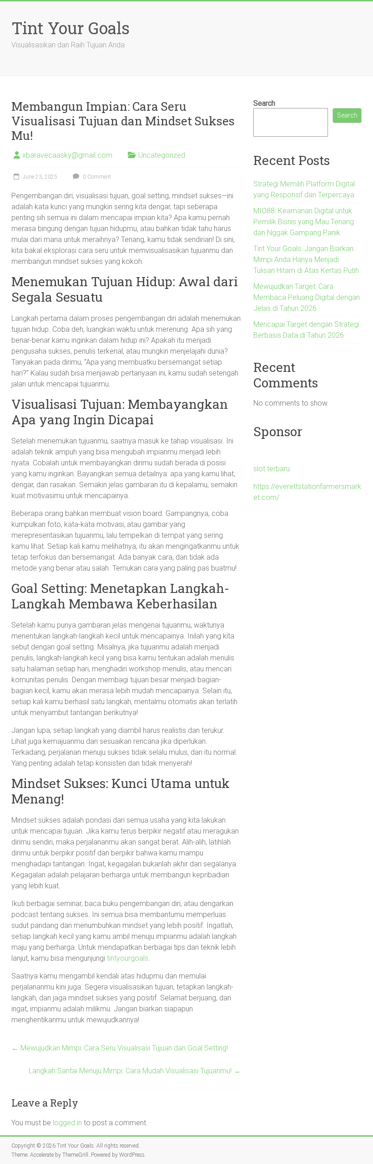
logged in (67, 1122)
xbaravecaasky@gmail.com (67, 155)
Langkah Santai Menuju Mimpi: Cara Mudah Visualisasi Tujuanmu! (135, 1070)
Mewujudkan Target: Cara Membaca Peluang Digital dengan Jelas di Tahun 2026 (306, 297)
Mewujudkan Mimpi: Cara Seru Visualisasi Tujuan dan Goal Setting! (119, 1048)
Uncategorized (161, 155)
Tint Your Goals (70, 28)
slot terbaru (271, 468)
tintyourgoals (127, 958)
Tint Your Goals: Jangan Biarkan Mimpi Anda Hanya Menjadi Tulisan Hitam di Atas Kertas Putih (306, 259)
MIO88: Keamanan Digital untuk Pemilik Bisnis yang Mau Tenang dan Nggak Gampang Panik (303, 221)
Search (264, 103)
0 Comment (96, 177)
